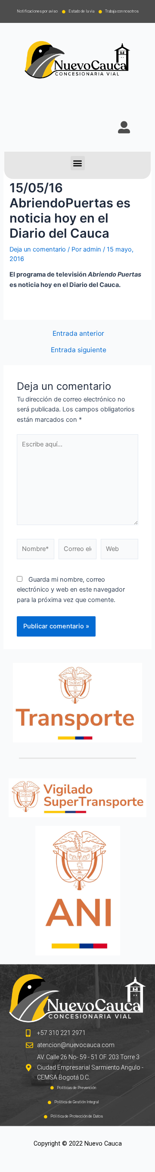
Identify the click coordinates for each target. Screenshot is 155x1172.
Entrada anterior (78, 333)
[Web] (119, 551)
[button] (78, 163)
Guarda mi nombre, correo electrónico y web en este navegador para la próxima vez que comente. (71, 590)
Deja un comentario (37, 249)
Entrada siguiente (78, 350)
